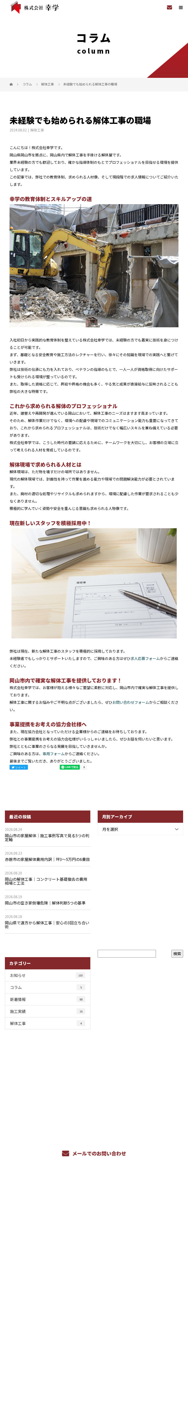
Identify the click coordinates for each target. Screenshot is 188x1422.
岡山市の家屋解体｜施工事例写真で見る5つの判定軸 (47, 837)
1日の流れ (94, 1248)
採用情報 (94, 1214)
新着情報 (46, 999)
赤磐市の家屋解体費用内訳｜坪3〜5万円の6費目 (47, 859)
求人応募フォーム (145, 658)
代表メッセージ (94, 1306)
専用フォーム (54, 753)
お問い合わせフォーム (130, 702)
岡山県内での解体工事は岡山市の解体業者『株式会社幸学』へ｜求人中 (94, 1381)
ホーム (94, 1191)
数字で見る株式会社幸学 (94, 1237)
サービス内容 (94, 1202)
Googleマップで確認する (94, 1360)
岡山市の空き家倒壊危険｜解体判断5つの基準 (45, 903)
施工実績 (46, 1011)
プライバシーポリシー (94, 1389)
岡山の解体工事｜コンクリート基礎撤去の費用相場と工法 (46, 881)
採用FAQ (94, 1260)
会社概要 (94, 1294)
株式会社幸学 (94, 1335)
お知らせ (46, 975)
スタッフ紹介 (94, 1271)
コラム (46, 987)
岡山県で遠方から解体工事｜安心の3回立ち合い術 (47, 924)
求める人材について (94, 1225)
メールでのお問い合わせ (98, 1153)
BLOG (94, 1317)
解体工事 (47, 84)
